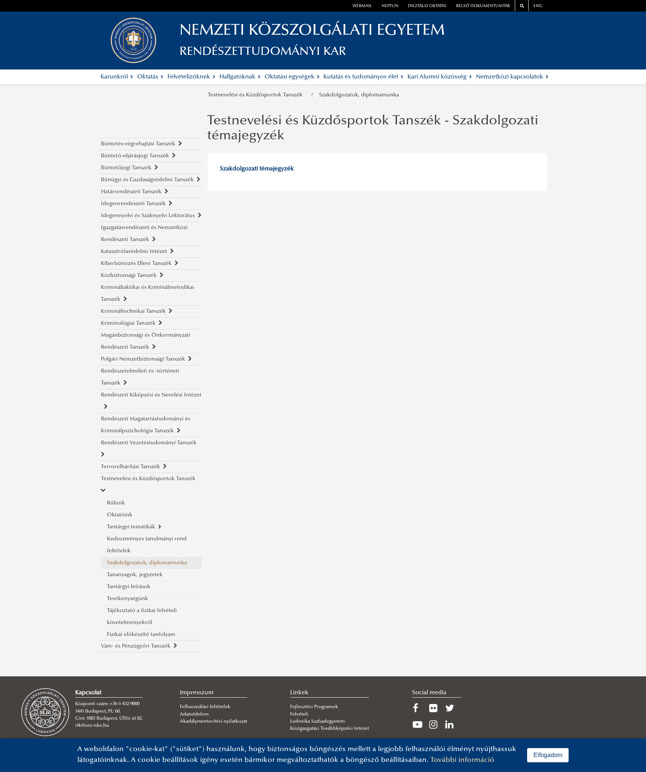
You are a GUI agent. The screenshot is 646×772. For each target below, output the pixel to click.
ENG (537, 6)
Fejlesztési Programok (314, 707)
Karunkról (115, 77)
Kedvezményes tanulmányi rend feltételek (147, 545)
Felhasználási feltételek (205, 707)
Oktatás (148, 77)
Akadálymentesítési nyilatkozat (213, 721)
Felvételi (299, 714)
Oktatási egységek (290, 77)
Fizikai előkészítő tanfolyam (141, 634)
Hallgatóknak (238, 77)
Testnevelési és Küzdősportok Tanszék (256, 95)
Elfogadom (547, 755)
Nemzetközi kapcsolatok (510, 77)
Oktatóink (119, 515)
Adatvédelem (194, 714)
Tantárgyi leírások (128, 587)
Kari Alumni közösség (437, 77)
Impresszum (196, 693)
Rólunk (116, 503)
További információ (462, 760)
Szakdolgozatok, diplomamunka (359, 95)
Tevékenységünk (127, 599)
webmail (362, 6)
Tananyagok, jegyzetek (135, 575)
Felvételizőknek (189, 77)
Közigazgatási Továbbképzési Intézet (329, 728)
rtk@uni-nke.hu (92, 725)
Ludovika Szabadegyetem (317, 721)
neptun (390, 6)
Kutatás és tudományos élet (361, 77)
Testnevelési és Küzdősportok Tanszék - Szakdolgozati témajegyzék (372, 129)
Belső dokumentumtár (483, 6)
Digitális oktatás (427, 6)
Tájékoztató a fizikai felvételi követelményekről (142, 617)
